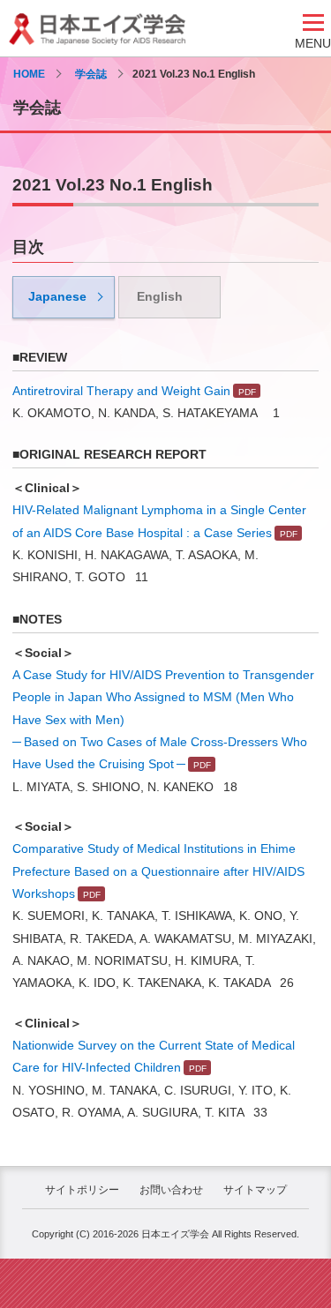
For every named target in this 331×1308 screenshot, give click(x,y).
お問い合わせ (171, 1190)
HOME (29, 74)
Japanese (57, 296)
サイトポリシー (82, 1190)
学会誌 (91, 74)
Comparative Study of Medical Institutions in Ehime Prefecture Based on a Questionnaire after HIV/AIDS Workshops (158, 871)
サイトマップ (255, 1190)
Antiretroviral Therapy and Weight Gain (121, 391)
